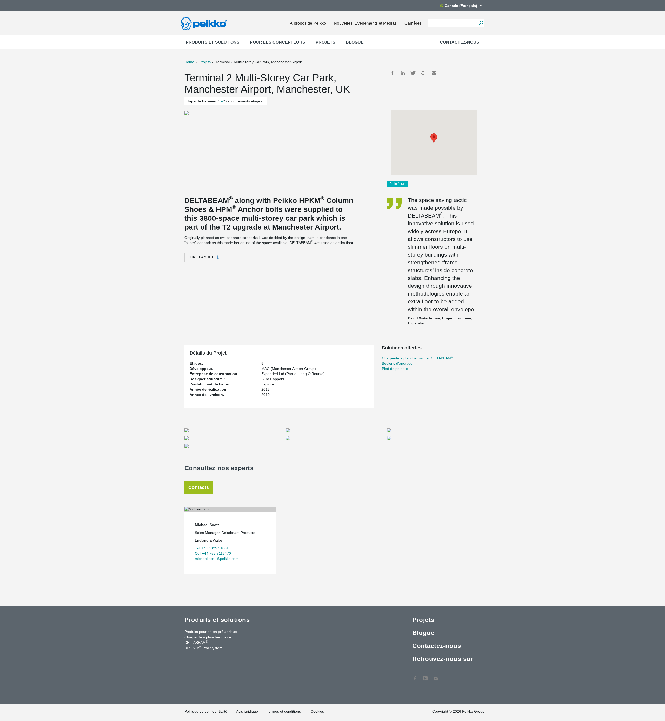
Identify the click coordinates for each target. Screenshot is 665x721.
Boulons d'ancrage (397, 363)
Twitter (413, 73)
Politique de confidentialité (205, 711)
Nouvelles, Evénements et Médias (365, 23)
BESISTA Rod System (203, 647)
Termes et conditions (284, 711)
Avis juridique (247, 711)
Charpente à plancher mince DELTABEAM (417, 358)
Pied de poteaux (395, 368)
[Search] (480, 23)
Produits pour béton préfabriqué (210, 632)
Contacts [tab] (198, 487)
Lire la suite (203, 257)
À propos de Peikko (308, 23)
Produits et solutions (213, 42)
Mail (433, 73)
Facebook (392, 73)
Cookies (317, 711)
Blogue (355, 42)
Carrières (413, 23)
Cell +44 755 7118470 (213, 553)
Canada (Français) (461, 6)
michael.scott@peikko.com (217, 558)
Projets (325, 42)
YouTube (425, 675)
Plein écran (398, 184)
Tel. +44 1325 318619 (213, 548)
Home (189, 62)
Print (423, 73)
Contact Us (435, 675)
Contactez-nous (459, 42)
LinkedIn (402, 73)
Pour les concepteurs (277, 42)
